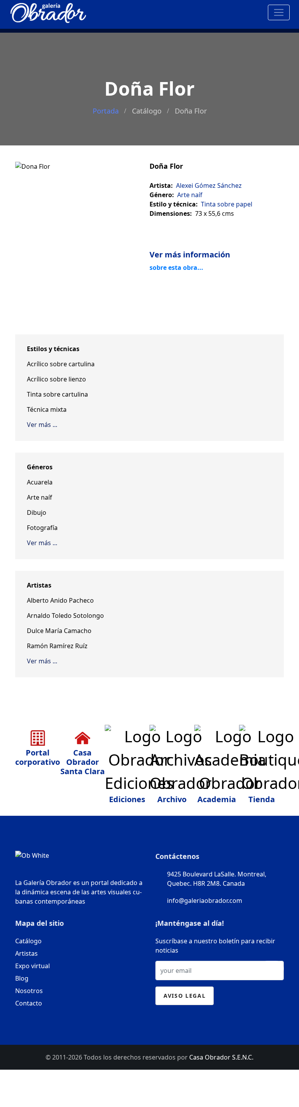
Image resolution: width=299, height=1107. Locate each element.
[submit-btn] (272, 968)
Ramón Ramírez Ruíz (57, 646)
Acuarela (40, 482)
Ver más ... (42, 424)
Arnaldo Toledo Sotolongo (65, 615)
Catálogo (147, 110)
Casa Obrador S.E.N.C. (221, 1057)
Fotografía (42, 527)
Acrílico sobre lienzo (56, 379)
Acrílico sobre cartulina (61, 364)
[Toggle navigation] (279, 12)
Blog (21, 978)
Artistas (26, 953)
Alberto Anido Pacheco (60, 600)
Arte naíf (39, 497)
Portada (106, 110)
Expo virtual (32, 966)
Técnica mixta (47, 409)
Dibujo (36, 512)
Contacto (28, 1003)
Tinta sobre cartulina (57, 394)
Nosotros (29, 990)
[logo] (48, 11)
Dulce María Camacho (59, 630)
